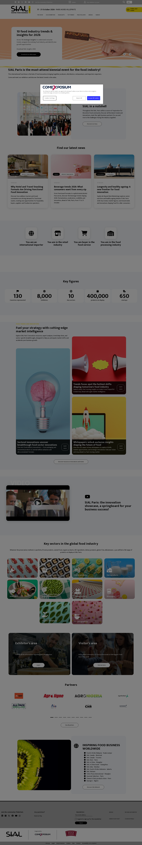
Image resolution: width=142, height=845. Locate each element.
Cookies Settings (50, 98)
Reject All (79, 98)
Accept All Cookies (93, 98)
